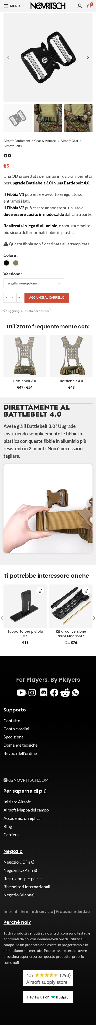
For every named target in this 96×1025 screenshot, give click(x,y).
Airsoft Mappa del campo (26, 809)
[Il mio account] (79, 5)
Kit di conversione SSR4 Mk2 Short (71, 633)
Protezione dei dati (73, 911)
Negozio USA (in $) (20, 870)
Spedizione (13, 736)
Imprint (10, 911)
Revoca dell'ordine (20, 753)
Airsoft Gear (70, 141)
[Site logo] (48, 5)
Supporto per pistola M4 (25, 633)
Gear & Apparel (45, 141)
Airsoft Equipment (16, 141)
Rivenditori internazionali (26, 886)
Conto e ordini (16, 728)
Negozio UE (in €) (18, 862)
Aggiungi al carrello (46, 297)
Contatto (11, 720)
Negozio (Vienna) (18, 894)
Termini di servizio (36, 911)
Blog (7, 826)
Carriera (11, 834)
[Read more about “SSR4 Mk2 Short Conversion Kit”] (86, 591)
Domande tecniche (20, 745)
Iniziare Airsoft (17, 801)
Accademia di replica (22, 818)
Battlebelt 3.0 (24, 381)
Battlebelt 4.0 (71, 381)
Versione (11, 273)
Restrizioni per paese (22, 878)
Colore (9, 255)
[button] (40, 591)
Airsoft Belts (12, 146)
